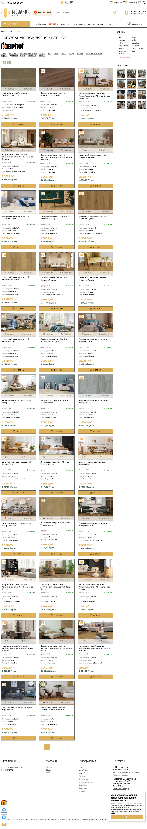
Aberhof (3, 54)
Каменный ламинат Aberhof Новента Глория (53, 279)
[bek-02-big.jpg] (131, 84)
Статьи (82, 791)
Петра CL (4, 56)
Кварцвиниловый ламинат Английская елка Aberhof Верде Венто (56, 648)
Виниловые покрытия (28, 54)
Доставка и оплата (96, 24)
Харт (49, 54)
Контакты (83, 785)
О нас (81, 767)
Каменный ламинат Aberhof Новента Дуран (92, 217)
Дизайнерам (40, 24)
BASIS (134, 51)
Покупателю (77, 24)
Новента (80, 54)
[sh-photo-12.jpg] (131, 105)
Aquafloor (135, 46)
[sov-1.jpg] (121, 94)
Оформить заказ (50, 771)
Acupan (122, 40)
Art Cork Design (137, 48)
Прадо (22, 56)
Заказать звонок (137, 14)
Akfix (121, 43)
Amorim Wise (124, 46)
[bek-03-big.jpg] (121, 84)
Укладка (65, 24)
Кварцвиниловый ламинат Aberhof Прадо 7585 (15, 94)
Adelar (134, 40)
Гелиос (63, 54)
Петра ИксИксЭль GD (94, 54)
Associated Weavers (123, 52)
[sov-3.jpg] (142, 94)
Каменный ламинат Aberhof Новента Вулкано (15, 278)
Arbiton (121, 48)
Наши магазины (44, 13)
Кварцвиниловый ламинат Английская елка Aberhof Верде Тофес (17, 586)
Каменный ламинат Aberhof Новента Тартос (92, 279)
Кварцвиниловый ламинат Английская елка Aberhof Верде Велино (56, 157)
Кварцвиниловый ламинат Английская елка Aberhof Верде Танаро (94, 648)
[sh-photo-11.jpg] (142, 105)
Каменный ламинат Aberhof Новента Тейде (15, 217)
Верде (56, 54)
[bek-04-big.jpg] (142, 74)
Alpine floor (136, 43)
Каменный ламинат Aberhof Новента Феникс (92, 156)
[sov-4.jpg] (131, 94)
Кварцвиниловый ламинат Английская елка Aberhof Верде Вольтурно (94, 96)
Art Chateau (13, 54)
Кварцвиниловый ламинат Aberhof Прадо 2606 (53, 94)
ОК (127, 817)
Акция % (53, 24)
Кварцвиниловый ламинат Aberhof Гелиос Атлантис (53, 708)
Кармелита (32, 56)
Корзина (49, 767)
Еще (110, 24)
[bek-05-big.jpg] (121, 74)
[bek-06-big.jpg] (131, 74)
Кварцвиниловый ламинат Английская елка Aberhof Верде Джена (56, 586)
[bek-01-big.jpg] (142, 84)
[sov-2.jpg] (121, 105)
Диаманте (14, 56)
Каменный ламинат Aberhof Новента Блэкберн (53, 340)
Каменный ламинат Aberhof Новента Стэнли (15, 340)
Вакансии (83, 788)
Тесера (71, 54)
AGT (120, 37)
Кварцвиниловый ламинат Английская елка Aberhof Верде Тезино (17, 156)
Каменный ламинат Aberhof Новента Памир (53, 217)
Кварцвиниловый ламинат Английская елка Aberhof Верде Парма (94, 586)
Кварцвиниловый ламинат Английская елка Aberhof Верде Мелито (17, 648)
